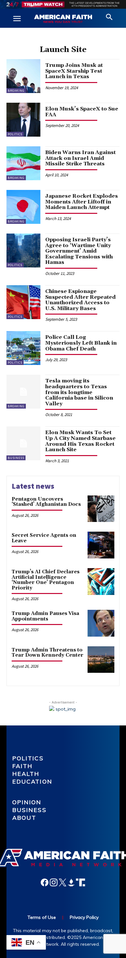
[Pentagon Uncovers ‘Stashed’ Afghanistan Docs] (101, 508)
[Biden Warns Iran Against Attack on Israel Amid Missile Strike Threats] (23, 163)
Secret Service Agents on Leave (44, 538)
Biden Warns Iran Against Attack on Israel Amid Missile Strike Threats (80, 158)
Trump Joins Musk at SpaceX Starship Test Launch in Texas (74, 71)
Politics (15, 134)
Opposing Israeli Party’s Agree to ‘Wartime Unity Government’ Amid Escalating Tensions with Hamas (79, 251)
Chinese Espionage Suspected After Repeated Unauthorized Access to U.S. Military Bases (80, 300)
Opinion (27, 802)
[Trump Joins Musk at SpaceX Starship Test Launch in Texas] (23, 76)
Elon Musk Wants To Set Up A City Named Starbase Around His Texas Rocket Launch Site (80, 441)
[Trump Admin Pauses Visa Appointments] (101, 623)
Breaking (16, 91)
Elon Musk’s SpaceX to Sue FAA (81, 112)
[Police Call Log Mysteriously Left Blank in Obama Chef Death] (23, 348)
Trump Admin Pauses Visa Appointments (45, 616)
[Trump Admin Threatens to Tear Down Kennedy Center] (101, 659)
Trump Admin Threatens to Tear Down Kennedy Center (47, 653)
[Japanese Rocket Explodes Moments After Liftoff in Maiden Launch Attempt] (23, 207)
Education (32, 781)
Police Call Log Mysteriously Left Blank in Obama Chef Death (81, 343)
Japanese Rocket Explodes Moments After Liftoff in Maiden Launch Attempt (81, 202)
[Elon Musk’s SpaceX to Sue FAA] (23, 120)
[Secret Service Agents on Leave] (101, 545)
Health (26, 773)
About (24, 817)
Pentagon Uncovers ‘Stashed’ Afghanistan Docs (46, 502)
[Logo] (63, 19)
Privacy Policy (84, 917)
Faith (22, 766)
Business (16, 458)
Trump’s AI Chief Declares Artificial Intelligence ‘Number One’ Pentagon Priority (45, 580)
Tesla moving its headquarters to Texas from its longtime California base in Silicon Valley (79, 392)
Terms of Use (41, 917)
